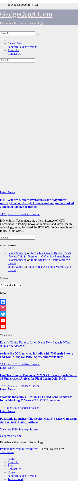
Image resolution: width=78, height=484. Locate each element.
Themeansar (7, 452)
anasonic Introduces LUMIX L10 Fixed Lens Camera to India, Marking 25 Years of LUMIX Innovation (36, 398)
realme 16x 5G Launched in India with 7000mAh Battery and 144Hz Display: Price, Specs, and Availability (36, 355)
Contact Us (14, 53)
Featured (24, 342)
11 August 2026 (10, 407)
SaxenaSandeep (17, 253)
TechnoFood (15, 479)
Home (11, 458)
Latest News (15, 43)
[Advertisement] (39, 150)
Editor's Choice (9, 342)
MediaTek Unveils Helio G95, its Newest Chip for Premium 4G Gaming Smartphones (39, 254)
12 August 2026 (10, 364)
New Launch (54, 342)
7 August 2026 (9, 429)
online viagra (15, 266)
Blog (10, 465)
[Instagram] (39, 308)
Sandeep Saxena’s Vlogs (22, 46)
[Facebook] (39, 302)
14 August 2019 (10, 214)
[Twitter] (39, 314)
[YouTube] (39, 320)
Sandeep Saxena (30, 214)
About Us (13, 50)
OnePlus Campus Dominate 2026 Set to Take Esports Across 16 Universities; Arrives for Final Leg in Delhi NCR (38, 376)
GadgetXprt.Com (26, 14)
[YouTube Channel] (39, 326)
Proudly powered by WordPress (19, 448)
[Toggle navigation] (1, 30)
